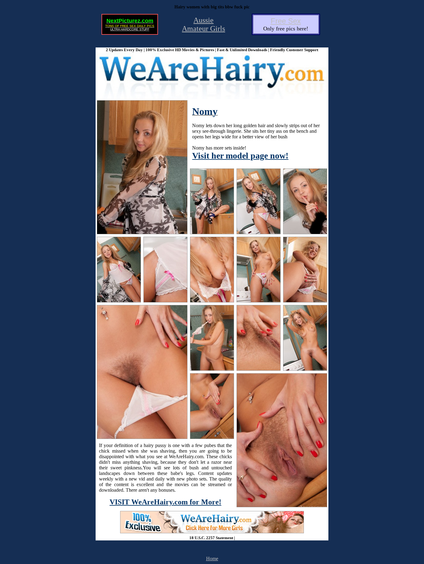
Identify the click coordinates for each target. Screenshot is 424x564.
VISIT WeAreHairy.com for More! (165, 502)
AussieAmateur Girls (203, 24)
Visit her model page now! (240, 155)
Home (212, 558)
